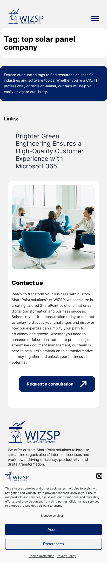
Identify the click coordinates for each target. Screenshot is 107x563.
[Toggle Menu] (95, 18)
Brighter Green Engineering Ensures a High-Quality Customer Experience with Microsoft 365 (50, 151)
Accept (53, 529)
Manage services (52, 515)
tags (41, 75)
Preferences (53, 544)
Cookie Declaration (41, 556)
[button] (99, 476)
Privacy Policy (66, 556)
